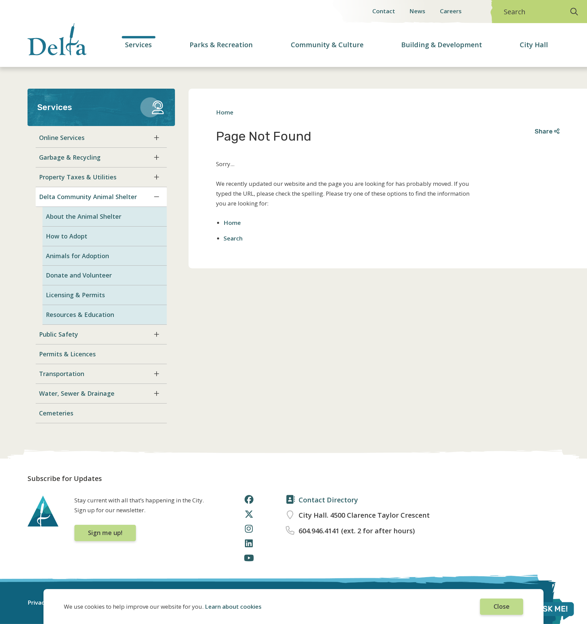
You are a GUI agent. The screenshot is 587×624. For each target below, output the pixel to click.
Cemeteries (56, 413)
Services (138, 44)
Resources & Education (80, 314)
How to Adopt (66, 236)
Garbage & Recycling (70, 157)
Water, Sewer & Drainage (76, 393)
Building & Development (441, 44)
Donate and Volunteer (79, 275)
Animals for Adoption (77, 256)
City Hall (534, 44)
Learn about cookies (233, 606)
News (417, 11)
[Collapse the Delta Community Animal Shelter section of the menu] (156, 196)
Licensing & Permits (75, 295)
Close (502, 606)
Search (515, 11)
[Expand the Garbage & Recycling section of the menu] (156, 157)
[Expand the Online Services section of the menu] (156, 137)
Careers (451, 11)
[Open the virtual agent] (544, 610)
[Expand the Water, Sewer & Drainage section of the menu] (156, 393)
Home (224, 112)
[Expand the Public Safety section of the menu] (156, 334)
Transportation (61, 374)
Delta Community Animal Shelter (88, 197)
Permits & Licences (67, 354)
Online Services (62, 137)
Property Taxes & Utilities (78, 177)
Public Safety (58, 334)
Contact (383, 11)
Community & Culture (327, 44)
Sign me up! (105, 533)
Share (544, 131)
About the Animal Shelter (83, 216)
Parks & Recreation (221, 44)
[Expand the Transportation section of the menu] (156, 373)
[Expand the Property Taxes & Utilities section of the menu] (156, 177)
